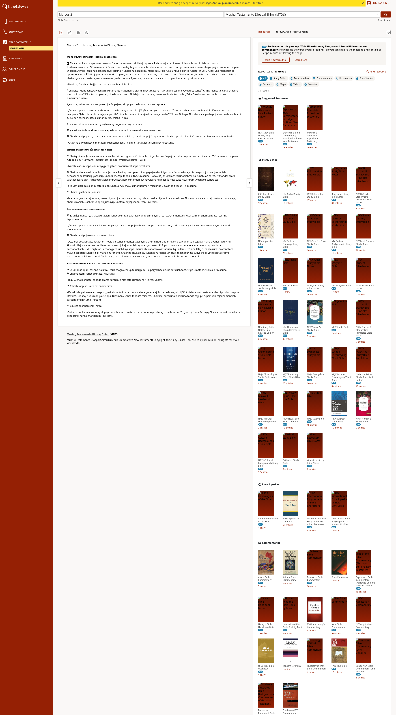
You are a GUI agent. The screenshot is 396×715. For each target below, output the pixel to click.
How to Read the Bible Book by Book (292, 625)
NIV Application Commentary (364, 625)
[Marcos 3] (249, 182)
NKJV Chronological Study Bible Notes (268, 375)
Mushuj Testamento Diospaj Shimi (88, 334)
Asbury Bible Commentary (289, 578)
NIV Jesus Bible (290, 285)
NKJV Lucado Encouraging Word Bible (341, 377)
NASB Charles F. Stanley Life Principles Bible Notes (364, 198)
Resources (264, 31)
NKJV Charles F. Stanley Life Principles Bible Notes (364, 331)
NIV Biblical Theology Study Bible (291, 244)
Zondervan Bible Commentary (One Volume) (365, 669)
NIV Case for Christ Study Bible (317, 242)
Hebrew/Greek (282, 31)
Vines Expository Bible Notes (315, 461)
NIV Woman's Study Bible (314, 328)
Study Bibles (269, 159)
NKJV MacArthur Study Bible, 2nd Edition (364, 377)
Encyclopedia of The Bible (291, 520)
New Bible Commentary (338, 625)
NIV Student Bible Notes (365, 287)
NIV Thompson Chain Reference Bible (291, 330)
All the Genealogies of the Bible (268, 520)
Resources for (272, 71)
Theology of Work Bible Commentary (316, 667)
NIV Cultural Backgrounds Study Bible (341, 244)
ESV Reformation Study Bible (315, 195)
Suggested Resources (275, 98)
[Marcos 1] (58, 182)
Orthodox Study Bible (291, 461)
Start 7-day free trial (275, 59)
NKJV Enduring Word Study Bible (292, 375)
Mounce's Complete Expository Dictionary (312, 137)
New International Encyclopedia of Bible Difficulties (340, 521)
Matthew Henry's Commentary (316, 625)
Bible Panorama (339, 577)
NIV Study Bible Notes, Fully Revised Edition (266, 135)
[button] (378, 3)
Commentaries (271, 542)
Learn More (301, 59)
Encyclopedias (270, 484)
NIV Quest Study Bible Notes (315, 287)
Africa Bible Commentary (264, 578)
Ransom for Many (292, 666)
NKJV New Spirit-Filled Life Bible (291, 420)
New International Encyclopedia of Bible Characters (316, 521)
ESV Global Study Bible (291, 195)
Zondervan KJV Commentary (290, 711)
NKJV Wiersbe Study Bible (338, 420)
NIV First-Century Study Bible (365, 242)
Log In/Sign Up (381, 3)
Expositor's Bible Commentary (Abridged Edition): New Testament (292, 137)
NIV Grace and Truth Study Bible (267, 287)
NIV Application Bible (266, 242)
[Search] (386, 14)
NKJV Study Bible (315, 418)
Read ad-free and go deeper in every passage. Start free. (211, 3)
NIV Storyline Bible (341, 285)
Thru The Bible (339, 666)
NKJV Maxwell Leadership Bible (267, 420)
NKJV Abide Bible (340, 327)
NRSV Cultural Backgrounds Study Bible (268, 463)
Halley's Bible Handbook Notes (266, 625)
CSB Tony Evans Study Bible (266, 195)
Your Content (300, 31)
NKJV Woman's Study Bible (363, 420)
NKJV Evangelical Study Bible (315, 375)
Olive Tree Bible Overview (266, 667)
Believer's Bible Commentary (315, 578)
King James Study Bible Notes (340, 195)
